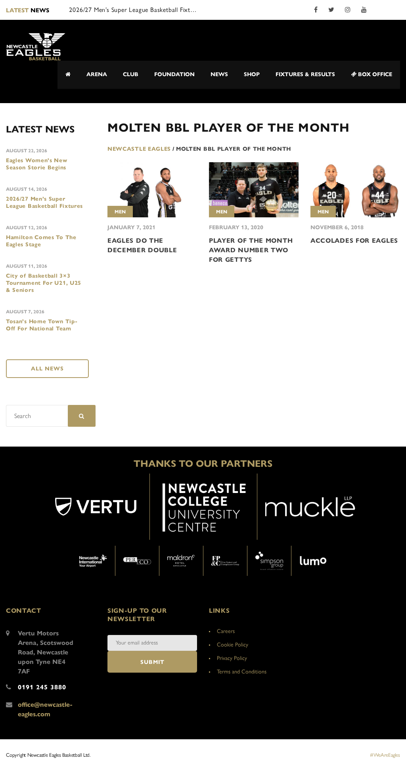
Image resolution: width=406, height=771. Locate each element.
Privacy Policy (232, 658)
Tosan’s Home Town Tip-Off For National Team (41, 325)
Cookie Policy (232, 644)
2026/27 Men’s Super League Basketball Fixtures (44, 202)
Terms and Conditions (241, 671)
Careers (226, 631)
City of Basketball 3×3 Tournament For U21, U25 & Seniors (43, 282)
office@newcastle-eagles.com (45, 709)
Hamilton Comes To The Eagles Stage (41, 241)
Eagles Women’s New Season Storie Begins (36, 164)
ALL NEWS (47, 368)
